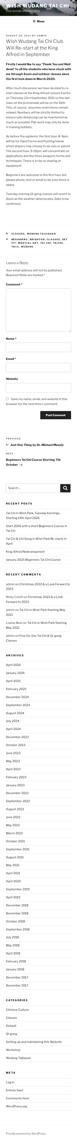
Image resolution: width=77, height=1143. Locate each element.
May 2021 (12, 865)
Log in (10, 1082)
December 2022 (17, 793)
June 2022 (13, 817)
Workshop (13, 1050)
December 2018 (17, 905)
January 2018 (15, 969)
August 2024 (15, 713)
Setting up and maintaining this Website (34, 1042)
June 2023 (13, 753)
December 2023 (17, 737)
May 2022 (13, 825)
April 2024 (13, 729)
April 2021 (13, 873)
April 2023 (13, 769)
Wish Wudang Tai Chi (37, 6)
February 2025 (16, 689)
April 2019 (13, 897)
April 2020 (13, 881)
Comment (14, 284)
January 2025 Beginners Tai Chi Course (33, 560)
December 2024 (17, 697)
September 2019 (18, 889)
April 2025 (13, 681)
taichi (58, 243)
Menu (40, 21)
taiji (15, 246)
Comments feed (17, 1098)
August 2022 (15, 809)
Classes (18, 233)
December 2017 (17, 977)
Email (11, 359)
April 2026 (13, 665)
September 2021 (17, 849)
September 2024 (18, 705)
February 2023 (16, 777)
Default (11, 1026)
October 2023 (15, 745)
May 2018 (13, 945)
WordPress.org (16, 1106)
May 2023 (13, 761)
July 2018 (12, 937)
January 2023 (15, 785)
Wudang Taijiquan (41, 233)
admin (42, 35)
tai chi (45, 243)
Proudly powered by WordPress (26, 1133)
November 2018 (17, 913)
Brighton (37, 239)
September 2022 (18, 801)
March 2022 (14, 833)
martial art (28, 243)
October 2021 (15, 841)
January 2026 (15, 673)
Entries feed (14, 1090)
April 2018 (13, 953)
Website (12, 379)
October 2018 (15, 921)
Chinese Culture (17, 1010)
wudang (27, 246)
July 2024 (12, 721)
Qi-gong (11, 1034)
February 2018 (16, 961)
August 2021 (15, 857)
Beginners (19, 239)
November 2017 (17, 985)
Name (11, 339)
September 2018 (18, 929)
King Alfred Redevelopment (25, 551)
